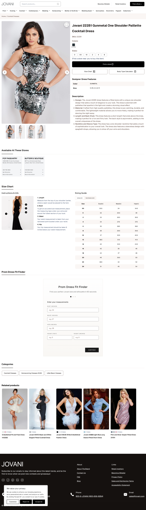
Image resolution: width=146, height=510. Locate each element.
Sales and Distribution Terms (123, 481)
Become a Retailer (118, 473)
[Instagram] (22, 480)
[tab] (73, 186)
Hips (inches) (52, 324)
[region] (26, 495)
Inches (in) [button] (79, 198)
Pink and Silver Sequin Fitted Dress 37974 (123, 436)
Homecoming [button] (56, 11)
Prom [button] (4, 11)
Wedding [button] (45, 11)
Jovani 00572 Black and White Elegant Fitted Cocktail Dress (40, 436)
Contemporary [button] (33, 11)
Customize (12, 502)
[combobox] (40, 4)
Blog (79, 481)
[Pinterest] (12, 480)
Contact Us (81, 473)
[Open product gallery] (66, 25)
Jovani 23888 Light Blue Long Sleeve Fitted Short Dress (94, 436)
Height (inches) (79, 333)
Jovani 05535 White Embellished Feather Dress (68, 436)
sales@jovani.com (136, 496)
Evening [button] (12, 11)
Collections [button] (127, 11)
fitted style (114, 100)
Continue (92, 350)
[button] (5, 72)
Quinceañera (100, 11)
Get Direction (6, 172)
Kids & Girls (110, 11)
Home (4, 16)
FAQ (78, 477)
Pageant (118, 11)
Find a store (107, 64)
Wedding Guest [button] (87, 11)
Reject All (26, 502)
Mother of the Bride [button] (71, 11)
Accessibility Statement (121, 485)
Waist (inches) (52, 315)
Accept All (38, 502)
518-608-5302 (29, 170)
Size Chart (88, 71)
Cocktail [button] (22, 11)
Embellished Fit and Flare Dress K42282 (13, 436)
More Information (8, 174)
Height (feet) (52, 333)
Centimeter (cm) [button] (90, 198)
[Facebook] (8, 480)
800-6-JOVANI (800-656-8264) (89, 496)
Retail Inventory (118, 469)
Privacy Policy (117, 477)
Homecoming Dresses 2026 (31, 373)
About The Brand (83, 469)
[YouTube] (3, 480)
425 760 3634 (6, 170)
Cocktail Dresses (13, 16)
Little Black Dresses (54, 373)
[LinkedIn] (17, 480)
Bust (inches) (52, 306)
